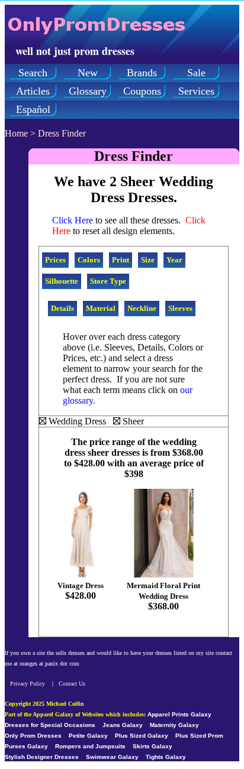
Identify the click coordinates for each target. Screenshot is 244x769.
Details (62, 308)
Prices (55, 259)
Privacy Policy (27, 683)
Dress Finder (62, 133)
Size (148, 259)
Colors (89, 259)
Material (100, 308)
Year (174, 259)
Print (120, 259)
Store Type (108, 281)
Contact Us (72, 683)
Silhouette (61, 281)
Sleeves (180, 308)
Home (16, 133)
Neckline (141, 308)
